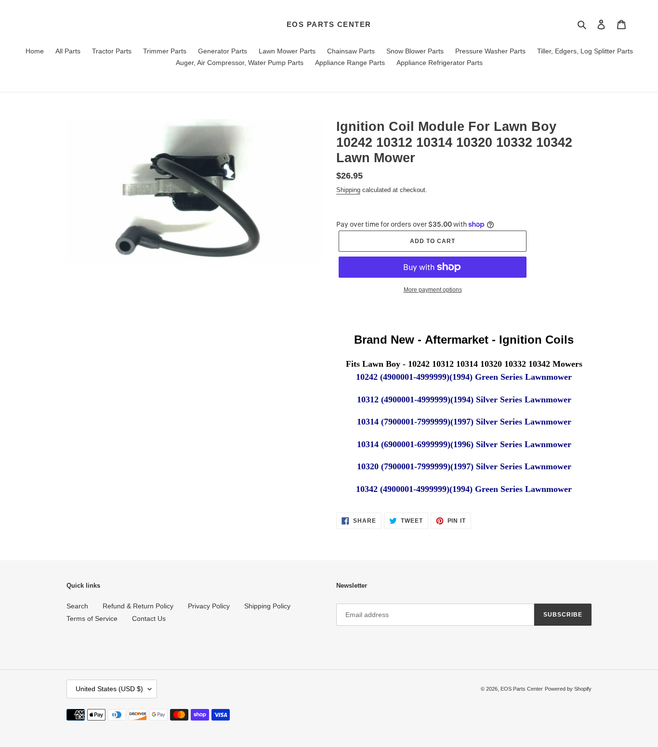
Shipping (348, 189)
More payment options (433, 289)
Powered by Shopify (568, 689)
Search (77, 606)
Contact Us (149, 618)
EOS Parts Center (329, 24)
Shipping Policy (267, 606)
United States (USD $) (109, 689)
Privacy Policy (209, 606)
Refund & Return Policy (138, 606)
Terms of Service (92, 618)
